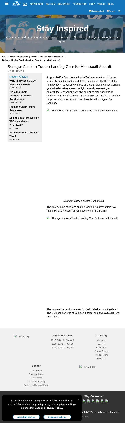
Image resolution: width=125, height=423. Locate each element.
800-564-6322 (85, 412)
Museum (50, 4)
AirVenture (37, 4)
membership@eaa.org (107, 412)
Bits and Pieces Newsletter (51, 57)
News (33, 57)
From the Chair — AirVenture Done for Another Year (20, 96)
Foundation (80, 4)
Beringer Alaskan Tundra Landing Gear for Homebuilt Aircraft (31, 60)
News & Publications (19, 57)
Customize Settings (57, 417)
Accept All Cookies (26, 417)
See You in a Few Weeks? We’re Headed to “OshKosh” (24, 121)
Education (64, 4)
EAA (25, 4)
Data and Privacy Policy (48, 408)
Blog (111, 4)
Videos (101, 4)
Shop (92, 4)
